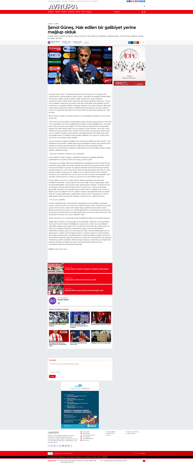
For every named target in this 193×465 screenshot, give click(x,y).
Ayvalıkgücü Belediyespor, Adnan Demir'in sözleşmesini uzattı (57, 344)
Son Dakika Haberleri (88, 438)
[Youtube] (63, 446)
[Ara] (144, 6)
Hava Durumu (86, 431)
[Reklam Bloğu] (80, 405)
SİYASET (64, 11)
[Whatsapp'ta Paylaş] (135, 42)
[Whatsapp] (71, 446)
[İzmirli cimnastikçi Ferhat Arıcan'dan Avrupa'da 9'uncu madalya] (80, 317)
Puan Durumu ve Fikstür (89, 435)
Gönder (52, 376)
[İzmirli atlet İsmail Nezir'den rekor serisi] (80, 336)
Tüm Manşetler (87, 437)
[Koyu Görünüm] (142, 12)
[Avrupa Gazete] (63, 6)
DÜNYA (78, 11)
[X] (52, 446)
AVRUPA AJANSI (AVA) (133, 431)
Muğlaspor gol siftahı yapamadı (100, 343)
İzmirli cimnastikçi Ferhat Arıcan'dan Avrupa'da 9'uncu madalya (79, 326)
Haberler (50, 23)
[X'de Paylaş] (132, 42)
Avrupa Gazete (63, 300)
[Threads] (68, 446)
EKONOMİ (71, 11)
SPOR (83, 11)
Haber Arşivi (86, 440)
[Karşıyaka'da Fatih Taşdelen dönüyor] (59, 317)
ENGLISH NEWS (111, 431)
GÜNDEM (50, 11)
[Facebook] (49, 446)
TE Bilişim (142, 453)
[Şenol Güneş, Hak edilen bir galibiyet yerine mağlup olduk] (80, 65)
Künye (108, 435)
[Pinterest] (54, 446)
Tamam (104, 457)
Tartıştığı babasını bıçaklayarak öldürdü (115, 460)
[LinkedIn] (60, 446)
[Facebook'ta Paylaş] (129, 42)
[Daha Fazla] (138, 42)
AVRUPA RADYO (131, 433)
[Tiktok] (65, 446)
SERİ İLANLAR (110, 433)
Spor (56, 23)
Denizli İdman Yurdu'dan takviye (101, 324)
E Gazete (117, 11)
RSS (51, 453)
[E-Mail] (59, 303)
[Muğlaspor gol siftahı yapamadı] (101, 336)
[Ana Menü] (144, 12)
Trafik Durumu (86, 433)
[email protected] (52, 442)
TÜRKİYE (57, 11)
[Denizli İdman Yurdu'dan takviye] (101, 317)
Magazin (89, 11)
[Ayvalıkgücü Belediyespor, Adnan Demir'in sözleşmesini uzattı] (59, 336)
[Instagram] (57, 446)
